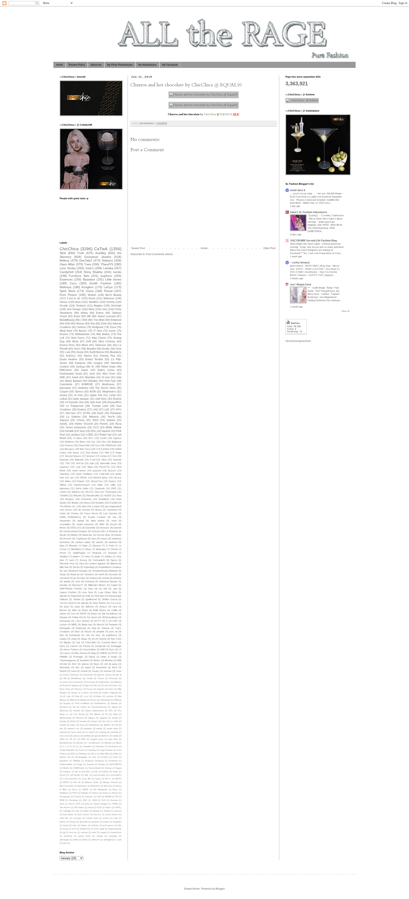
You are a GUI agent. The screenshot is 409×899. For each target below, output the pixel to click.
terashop (89, 581)
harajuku (117, 822)
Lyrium (63, 624)
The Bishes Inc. (68, 506)
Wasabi (77, 495)
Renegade (65, 628)
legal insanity (115, 829)
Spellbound (91, 599)
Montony (108, 786)
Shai (94, 628)
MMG (74, 624)
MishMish (76, 549)
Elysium (97, 545)
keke (87, 556)
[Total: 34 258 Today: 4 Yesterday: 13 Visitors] (296, 337)
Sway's (112, 481)
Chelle (89, 678)
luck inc (73, 832)
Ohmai (114, 549)
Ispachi (106, 431)
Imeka (84, 312)
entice (106, 818)
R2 (116, 796)
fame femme (99, 603)
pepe (77, 606)
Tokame (105, 628)
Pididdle (64, 656)
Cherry (81, 420)
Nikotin (63, 596)
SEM (94, 800)
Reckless (73, 800)
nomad (105, 578)
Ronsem (64, 707)
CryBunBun (104, 682)
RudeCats (81, 628)
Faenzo (74, 646)
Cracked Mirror (109, 642)
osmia (103, 456)
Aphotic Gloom (104, 675)
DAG (72, 753)
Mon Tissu (85, 449)
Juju (69, 696)
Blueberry (115, 352)
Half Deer (101, 398)
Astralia (63, 585)
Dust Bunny (92, 452)
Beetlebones (66, 743)
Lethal (63, 398)
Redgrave (98, 327)
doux (78, 302)
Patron (95, 793)
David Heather (68, 359)
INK (105, 588)
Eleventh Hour (67, 563)
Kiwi (77, 696)
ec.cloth (114, 721)
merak (99, 728)
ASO (67, 323)
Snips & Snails (109, 656)
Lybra (98, 778)
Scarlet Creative (97, 517)
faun (94, 538)
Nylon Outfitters (84, 474)
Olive (104, 459)
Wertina (109, 660)
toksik (115, 736)
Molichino (95, 786)
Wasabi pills (93, 495)
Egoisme (64, 761)
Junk (92, 373)
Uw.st (90, 807)
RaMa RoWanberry (70, 517)
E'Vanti (104, 757)
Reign (118, 452)
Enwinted (113, 761)
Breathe (91, 348)
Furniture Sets (79, 275)
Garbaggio (116, 646)
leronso (91, 456)
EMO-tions (66, 370)
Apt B (118, 675)
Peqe (105, 793)
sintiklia (87, 736)
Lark (67, 352)
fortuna (82, 327)
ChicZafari (90, 642)
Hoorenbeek (95, 768)
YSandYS (106, 264)
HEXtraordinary (110, 617)
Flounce (78, 689)
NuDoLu (71, 355)
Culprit (114, 585)
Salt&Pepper (79, 553)
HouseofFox (114, 402)
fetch (114, 667)
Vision (108, 807)
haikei (106, 822)
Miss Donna (80, 653)
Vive (103, 441)
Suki (87, 804)
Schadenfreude (99, 707)
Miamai (114, 563)
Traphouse (81, 538)
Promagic (78, 656)
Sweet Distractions (94, 710)
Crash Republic (67, 750)
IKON (93, 391)
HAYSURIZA (115, 764)
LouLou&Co (115, 775)
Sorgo (63, 574)
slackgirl (107, 839)
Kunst (92, 298)
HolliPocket (78, 768)
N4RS (85, 789)
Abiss (118, 671)
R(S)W (108, 796)
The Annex (65, 807)
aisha (86, 811)
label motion (97, 520)
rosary (95, 671)
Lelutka (108, 268)
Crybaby (92, 750)
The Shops (79, 714)
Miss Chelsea (107, 341)
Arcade (64, 305)
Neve (115, 789)
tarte (71, 560)
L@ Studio (75, 775)
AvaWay (100, 253)
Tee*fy (111, 416)
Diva (118, 348)
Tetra (96, 492)
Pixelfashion (100, 703)
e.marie (95, 506)
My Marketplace (147, 64)
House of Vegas (113, 768)
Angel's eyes (96, 739)
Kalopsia (80, 363)
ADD (83, 739)
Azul (115, 606)
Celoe (63, 513)
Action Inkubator (71, 675)
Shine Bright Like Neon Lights (305, 244)
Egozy (114, 560)
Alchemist (88, 675)
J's (61, 696)
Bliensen (96, 743)
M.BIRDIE (87, 384)
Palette (84, 793)
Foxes (90, 689)
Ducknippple (81, 757)
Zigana (91, 718)
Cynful (103, 438)
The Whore (95, 714)
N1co (74, 789)
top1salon (65, 387)
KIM (103, 649)
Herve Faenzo (71, 649)
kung (65, 829)
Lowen (63, 492)
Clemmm (99, 746)
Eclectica (96, 531)
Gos (97, 445)
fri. (93, 366)
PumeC (104, 423)
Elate (85, 545)
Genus (63, 302)
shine (85, 839)
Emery (100, 312)
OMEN (103, 653)
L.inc (86, 696)
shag (73, 639)
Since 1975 (74, 804)
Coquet (64, 391)
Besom (63, 610)
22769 (86, 413)
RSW (62, 800)
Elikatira (93, 380)
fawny (62, 822)
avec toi (113, 631)
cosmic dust (92, 818)
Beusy (98, 509)
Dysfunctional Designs (75, 531)
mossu (103, 538)
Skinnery (64, 710)
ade (77, 811)
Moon (85, 345)
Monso (80, 323)
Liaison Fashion (68, 592)
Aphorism (64, 488)
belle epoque (81, 398)
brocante (113, 574)
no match (90, 732)
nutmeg (102, 732)
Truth (80, 253)
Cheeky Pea (107, 355)
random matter (83, 542)
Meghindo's (109, 391)
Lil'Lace (117, 477)
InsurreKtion (89, 649)
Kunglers (88, 287)
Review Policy (77, 64)
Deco (93, 753)
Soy (114, 517)
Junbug (80, 366)
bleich (73, 721)
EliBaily (76, 761)
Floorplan (115, 413)
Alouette (73, 545)
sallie (112, 485)
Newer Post (138, 248)
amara (63, 395)
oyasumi (96, 470)
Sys (93, 441)
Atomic (88, 355)
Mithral (73, 700)
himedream (94, 725)
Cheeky (75, 513)
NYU (118, 409)
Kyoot (62, 775)
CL (77, 746)
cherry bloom (111, 814)
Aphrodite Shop (108, 463)
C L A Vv (67, 746)
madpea (88, 728)
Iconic (112, 330)
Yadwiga (67, 811)
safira (75, 839)
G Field (110, 545)
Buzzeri (112, 470)
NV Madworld (100, 789)
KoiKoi (105, 771)
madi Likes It (297, 190)
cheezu (94, 721)
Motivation (101, 549)
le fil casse (99, 829)
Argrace (64, 420)
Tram (87, 264)
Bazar (76, 452)
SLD (103, 800)
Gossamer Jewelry (97, 257)
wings (84, 639)
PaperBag (89, 567)
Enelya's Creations (94, 761)
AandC (64, 423)
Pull (99, 796)
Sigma (115, 707)
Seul (82, 431)
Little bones (113, 279)
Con (73, 613)
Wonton (80, 718)
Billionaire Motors (97, 585)
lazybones (85, 829)
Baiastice (89, 279)
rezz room (64, 736)
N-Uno (93, 700)
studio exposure (85, 524)
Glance (79, 391)
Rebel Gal (105, 434)
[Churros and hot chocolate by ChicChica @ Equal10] (203, 94)
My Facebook (170, 64)
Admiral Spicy (100, 477)
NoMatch (64, 793)
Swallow (64, 556)
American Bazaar (108, 581)
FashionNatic (66, 764)
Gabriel (100, 689)
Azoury (83, 560)
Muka (68, 481)
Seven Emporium (76, 427)
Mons (88, 549)
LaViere (110, 696)
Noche (76, 567)
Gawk (75, 377)
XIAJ (74, 664)
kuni (74, 829)
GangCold (100, 646)
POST (114, 653)
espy (73, 725)
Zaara (84, 370)
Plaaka (114, 703)
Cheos (101, 678)
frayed (63, 671)
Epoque (64, 617)
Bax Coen (116, 639)
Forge (79, 764)
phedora (68, 836)
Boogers (69, 499)
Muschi (100, 624)
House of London (80, 692)
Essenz (64, 334)
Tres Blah (99, 319)
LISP (114, 621)
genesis (84, 822)
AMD (101, 524)
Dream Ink (65, 757)
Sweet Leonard (107, 316)
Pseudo (89, 796)
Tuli (61, 603)
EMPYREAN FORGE (71, 588)
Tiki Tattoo (79, 807)
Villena (63, 485)
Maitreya (65, 287)
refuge (99, 836)
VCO (96, 427)
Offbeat (117, 700)
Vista (115, 714)
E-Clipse (77, 438)
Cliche (63, 613)
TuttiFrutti (104, 474)
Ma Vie (77, 782)
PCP (74, 793)
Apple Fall (96, 395)
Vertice (96, 660)
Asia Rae (113, 739)
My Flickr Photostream (120, 64)
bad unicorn (83, 814)
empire (63, 725)
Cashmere (112, 509)
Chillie (114, 610)
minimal (63, 732)
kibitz (100, 485)
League (98, 363)
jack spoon (108, 825)
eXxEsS (72, 603)
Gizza (90, 291)
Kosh (115, 771)
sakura (76, 736)
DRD (113, 488)
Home (59, 64)
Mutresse (109, 298)
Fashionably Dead (71, 373)
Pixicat (108, 291)
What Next (66, 330)
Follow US (77, 617)
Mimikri (74, 535)
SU (74, 707)
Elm (95, 685)
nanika (63, 639)
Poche (63, 553)
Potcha (77, 796)
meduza (93, 578)
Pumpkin (113, 624)
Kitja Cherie (99, 337)
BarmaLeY (77, 585)
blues (96, 664)
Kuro (111, 649)
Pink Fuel (110, 380)
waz (65, 843)
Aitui (62, 545)
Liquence (64, 467)
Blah (74, 610)
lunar (66, 606)
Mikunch (94, 416)
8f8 (89, 316)
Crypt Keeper (106, 750)
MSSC (66, 782)
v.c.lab (118, 839)
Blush (118, 743)
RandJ (118, 535)
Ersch (115, 685)
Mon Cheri (108, 373)
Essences (66, 279)
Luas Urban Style (107, 592)
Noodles (99, 502)
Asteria (102, 639)
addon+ (76, 556)
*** (309, 287)
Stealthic (94, 302)
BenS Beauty (113, 294)
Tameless (89, 574)
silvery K (96, 839)
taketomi (113, 542)
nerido (117, 272)
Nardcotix (87, 535)
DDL (93, 431)
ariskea (75, 434)
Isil (76, 771)
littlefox (107, 725)
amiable (100, 631)
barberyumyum (82, 485)
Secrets (114, 800)
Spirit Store (67, 291)
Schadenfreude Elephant (105, 570)
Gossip (101, 764)
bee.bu (97, 814)
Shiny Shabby (93, 272)
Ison (104, 309)
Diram (94, 613)
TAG (110, 710)
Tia (106, 714)
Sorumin (117, 459)
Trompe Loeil (100, 405)
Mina (91, 309)
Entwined (116, 319)
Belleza (64, 260)
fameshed (101, 667)
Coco (73, 283)
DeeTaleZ (85, 260)
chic (88, 635)
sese (77, 581)
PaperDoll (76, 596)
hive (75, 825)
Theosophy (111, 492)
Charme (69, 445)
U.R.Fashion (102, 449)
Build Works (99, 610)
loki (61, 728)
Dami (100, 413)
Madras (76, 492)
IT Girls (98, 330)
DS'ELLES (75, 527)
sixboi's (100, 542)
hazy (82, 725)
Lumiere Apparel (97, 563)
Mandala (90, 377)
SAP (85, 800)
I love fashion (82, 621)
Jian (115, 588)
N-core (106, 377)
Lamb (112, 395)
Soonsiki (112, 553)
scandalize (65, 524)
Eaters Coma (106, 370)
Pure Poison (68, 294)
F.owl (92, 459)
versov (68, 509)
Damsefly (90, 527)
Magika (98, 305)
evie (116, 818)
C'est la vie (73, 298)
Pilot (107, 452)
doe (77, 667)
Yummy (110, 302)
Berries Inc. (82, 743)
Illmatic (75, 502)
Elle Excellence (110, 613)
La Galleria (73, 416)
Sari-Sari (70, 413)
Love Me (86, 778)
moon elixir (76, 732)
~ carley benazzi (300, 262)
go (74, 578)
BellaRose (76, 678)
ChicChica (210, 114)
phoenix (117, 578)
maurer (84, 832)
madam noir (73, 728)
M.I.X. (108, 778)
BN (64, 678)
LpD (106, 409)
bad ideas (68, 814)
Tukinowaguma (67, 660)
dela (84, 506)
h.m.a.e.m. (116, 603)
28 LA (73, 739)
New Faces (78, 337)
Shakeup (96, 553)
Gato (110, 689)
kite (119, 825)
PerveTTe (104, 467)
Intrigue (67, 771)
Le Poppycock (75, 405)
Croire (81, 750)
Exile (104, 323)
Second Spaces (73, 456)
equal (88, 667)
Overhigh (116, 305)
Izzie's (89, 268)
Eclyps (86, 685)
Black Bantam (73, 380)
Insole (80, 352)
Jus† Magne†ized (300, 284)
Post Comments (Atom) (159, 254)
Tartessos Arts (103, 345)
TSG (67, 463)
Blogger (220, 888)
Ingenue (117, 438)
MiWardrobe (82, 334)
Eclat (115, 757)
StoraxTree (96, 481)
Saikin (83, 707)
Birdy (75, 341)
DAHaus (83, 753)
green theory (297, 265)
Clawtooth (100, 488)
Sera (62, 804)
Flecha (86, 646)
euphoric (106, 275)
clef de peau (110, 664)
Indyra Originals (110, 692)
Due (94, 757)
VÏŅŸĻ (118, 807)
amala (115, 718)
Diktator (117, 682)
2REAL (83, 477)
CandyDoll (66, 272)
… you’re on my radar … (303, 193)
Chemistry (86, 499)
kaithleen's (111, 635)
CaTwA (101, 249)
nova (73, 671)
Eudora (82, 409)
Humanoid (65, 621)
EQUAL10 (226, 114)
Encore (104, 685)
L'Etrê (84, 319)
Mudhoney (108, 384)
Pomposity (65, 796)
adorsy (85, 664)
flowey (73, 822)
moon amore (79, 470)
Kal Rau (86, 771)
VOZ (99, 807)
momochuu (116, 832)
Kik (96, 771)
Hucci (77, 348)
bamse (63, 721)
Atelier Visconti (84, 423)
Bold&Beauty (67, 319)
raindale (114, 732)
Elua (81, 563)
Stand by (75, 574)
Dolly (116, 753)
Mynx (82, 441)
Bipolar (67, 642)
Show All (345, 311)
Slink (63, 253)
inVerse (95, 825)
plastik (67, 581)
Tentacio (81, 305)
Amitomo (83, 387)
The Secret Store (105, 387)
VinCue (80, 463)
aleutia (96, 811)
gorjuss (95, 822)
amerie (107, 811)
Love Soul (87, 592)
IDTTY (97, 621)
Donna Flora (67, 345)
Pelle (87, 596)
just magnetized (113, 506)
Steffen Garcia (109, 599)
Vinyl (77, 631)
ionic (98, 635)
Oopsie (66, 703)
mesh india (112, 728)
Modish (92, 294)
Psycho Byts (103, 535)
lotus (82, 578)
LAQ (95, 409)
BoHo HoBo (82, 488)
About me (96, 64)
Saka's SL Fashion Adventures (308, 212)
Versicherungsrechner (298, 341)
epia (92, 463)
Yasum (87, 631)
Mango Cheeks (110, 782)
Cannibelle (66, 384)
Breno (63, 527)
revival (84, 671)
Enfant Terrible (94, 359)
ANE (62, 377)
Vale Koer (95, 402)
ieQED (107, 495)
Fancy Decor (91, 513)
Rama (92, 656)
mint (94, 832)
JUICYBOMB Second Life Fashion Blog (313, 240)
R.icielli (113, 502)
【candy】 (313, 215)
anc (72, 477)
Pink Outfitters (82, 703)
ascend (117, 811)
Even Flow (65, 689)
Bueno (82, 330)
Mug (93, 653)
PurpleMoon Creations (109, 567)
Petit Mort (99, 596)
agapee (103, 718)
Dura (113, 327)
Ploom (115, 793)
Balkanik (79, 459)
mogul (103, 832)
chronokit (64, 578)
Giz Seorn (92, 617)
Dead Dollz (84, 445)
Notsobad (105, 700)
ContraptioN (99, 560)
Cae (78, 642)
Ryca (118, 423)
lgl (64, 832)
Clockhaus (113, 746)
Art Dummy (84, 509)
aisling (81, 520)
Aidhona (89, 606)
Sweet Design (100, 804)
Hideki (66, 768)
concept (77, 818)
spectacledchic (101, 736)
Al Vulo (78, 395)
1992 (62, 739)
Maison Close (91, 782)
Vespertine (65, 520)
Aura (119, 495)
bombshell (74, 635)
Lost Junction (110, 513)
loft (116, 725)
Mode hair (87, 624)
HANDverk (111, 445)
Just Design (74, 309)
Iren (114, 456)
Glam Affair (67, 264)
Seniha (76, 599)
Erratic (106, 348)
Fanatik (69, 431)
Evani (77, 316)
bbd (61, 635)
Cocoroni (64, 682)
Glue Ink (92, 588)
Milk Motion (103, 334)
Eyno (62, 646)
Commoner (77, 682)
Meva (87, 502)
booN (101, 574)
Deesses (104, 527)
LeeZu (66, 653)
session (108, 671)
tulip (119, 377)
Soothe (76, 710)
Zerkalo (111, 420)
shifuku (108, 556)
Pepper (80, 481)
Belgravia (116, 441)
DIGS (95, 420)
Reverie (67, 538)
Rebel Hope (108, 366)
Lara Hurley (68, 268)
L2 (120, 649)
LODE (89, 434)
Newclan (64, 459)
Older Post (269, 248)
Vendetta (84, 660)
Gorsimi (90, 764)
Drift (88, 341)
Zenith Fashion (100, 283)
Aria (92, 323)
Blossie (108, 743)
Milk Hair (64, 567)
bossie (83, 721)
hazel (65, 825)
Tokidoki (64, 495)
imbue (84, 825)
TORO (115, 804)
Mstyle (83, 700)
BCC (91, 438)
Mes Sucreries (66, 786)
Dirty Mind (104, 753)
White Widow (113, 427)
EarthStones (97, 352)
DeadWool (103, 499)
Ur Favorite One (74, 402)
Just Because (67, 449)
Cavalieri (87, 746)
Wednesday (65, 718)
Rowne (117, 398)
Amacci (103, 606)
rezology (113, 836)
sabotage (64, 839)
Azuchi (113, 524)
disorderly (65, 667)
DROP (83, 613)
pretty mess (84, 836)
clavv (104, 721)
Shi (87, 492)
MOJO (118, 778)
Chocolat (113, 678)
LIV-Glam (96, 696)
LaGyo (108, 287)
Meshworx (82, 786)
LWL (86, 775)
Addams (107, 260)
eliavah (84, 603)
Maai (90, 467)
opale (97, 556)
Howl (95, 692)
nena (114, 520)
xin (93, 639)
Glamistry (65, 474)
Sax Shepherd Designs (75, 570)
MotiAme (69, 441)
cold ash (64, 818)
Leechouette (99, 775)
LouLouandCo (70, 778)
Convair (91, 682)
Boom (85, 610)
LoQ (78, 467)
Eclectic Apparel (71, 685)
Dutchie (117, 527)
